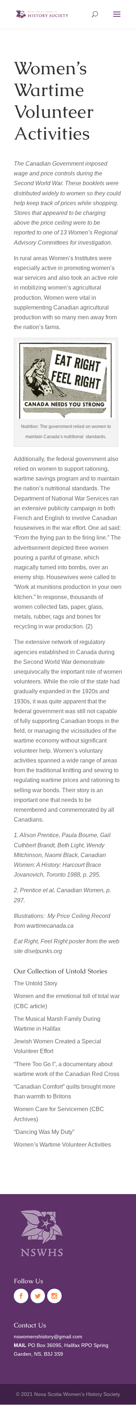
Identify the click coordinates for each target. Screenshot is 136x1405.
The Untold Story (35, 983)
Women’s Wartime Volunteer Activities (62, 1145)
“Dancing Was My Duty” (44, 1132)
